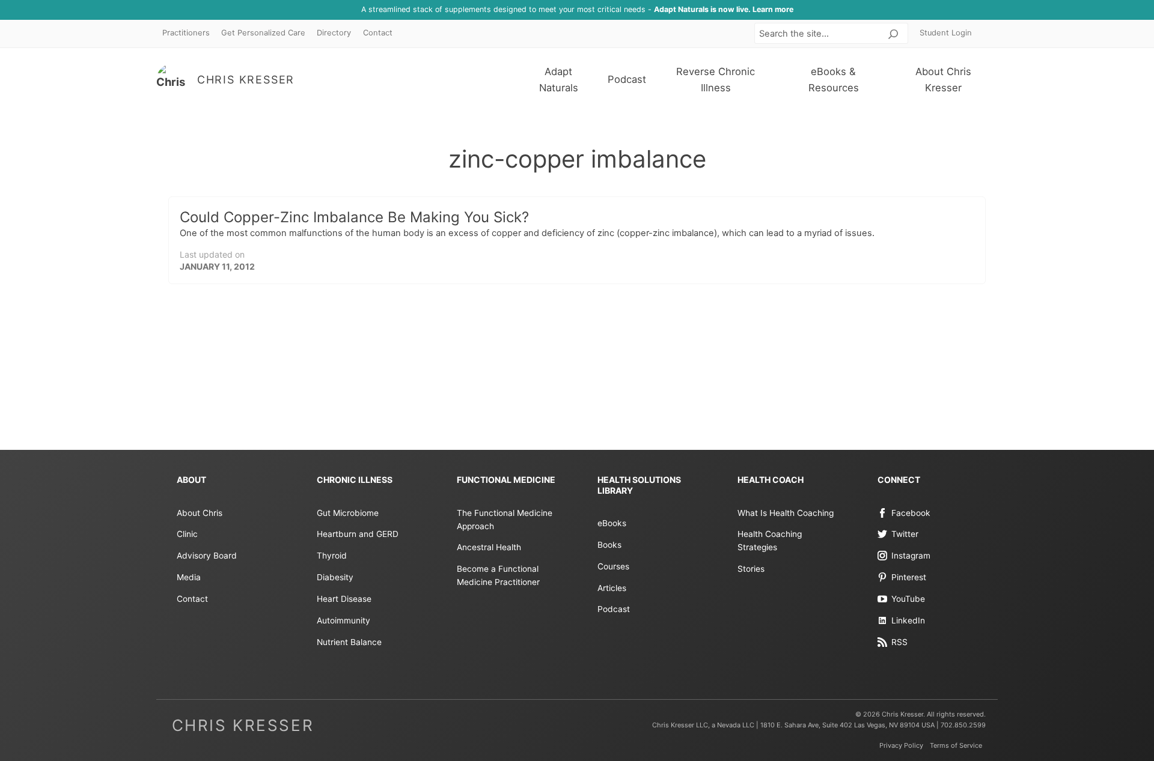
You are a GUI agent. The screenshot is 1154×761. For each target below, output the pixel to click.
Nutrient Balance (349, 642)
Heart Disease (344, 599)
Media (189, 577)
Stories (751, 569)
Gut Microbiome (348, 513)
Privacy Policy (901, 745)
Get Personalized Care (263, 32)
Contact (377, 32)
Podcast (627, 79)
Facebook (910, 513)
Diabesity (335, 577)
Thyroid (332, 555)
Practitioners (186, 32)
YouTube (908, 599)
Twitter (904, 534)
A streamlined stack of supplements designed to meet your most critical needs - (577, 9)
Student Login (946, 32)
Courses (613, 566)
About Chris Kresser (943, 79)
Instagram (910, 555)
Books (609, 545)
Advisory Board (207, 555)
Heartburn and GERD (357, 534)
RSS (899, 642)
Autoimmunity (343, 620)
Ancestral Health (489, 547)
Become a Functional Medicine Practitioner (498, 575)
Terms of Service (956, 745)
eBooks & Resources (833, 79)
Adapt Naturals (558, 79)
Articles (611, 588)
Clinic (187, 534)
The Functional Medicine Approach (504, 519)
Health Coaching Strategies (769, 540)
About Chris (199, 513)
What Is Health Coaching (785, 513)
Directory (334, 32)
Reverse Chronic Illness (715, 79)
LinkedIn (908, 620)
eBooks (611, 523)
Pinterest (908, 577)
